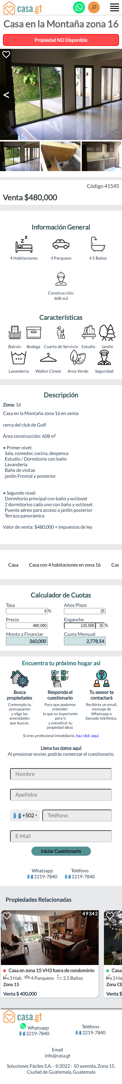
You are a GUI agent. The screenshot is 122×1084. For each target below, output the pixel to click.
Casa (13, 564)
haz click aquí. (87, 735)
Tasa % (29, 607)
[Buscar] (94, 7)
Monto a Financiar (26, 637)
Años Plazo (75, 605)
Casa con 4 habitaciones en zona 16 (65, 564)
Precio (12, 619)
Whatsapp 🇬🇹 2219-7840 (34, 1030)
